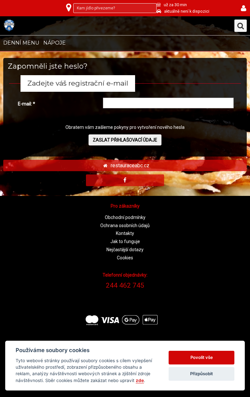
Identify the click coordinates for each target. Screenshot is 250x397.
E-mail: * (26, 103)
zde (140, 380)
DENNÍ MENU (21, 43)
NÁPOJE (54, 43)
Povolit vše (201, 357)
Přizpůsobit (201, 373)
